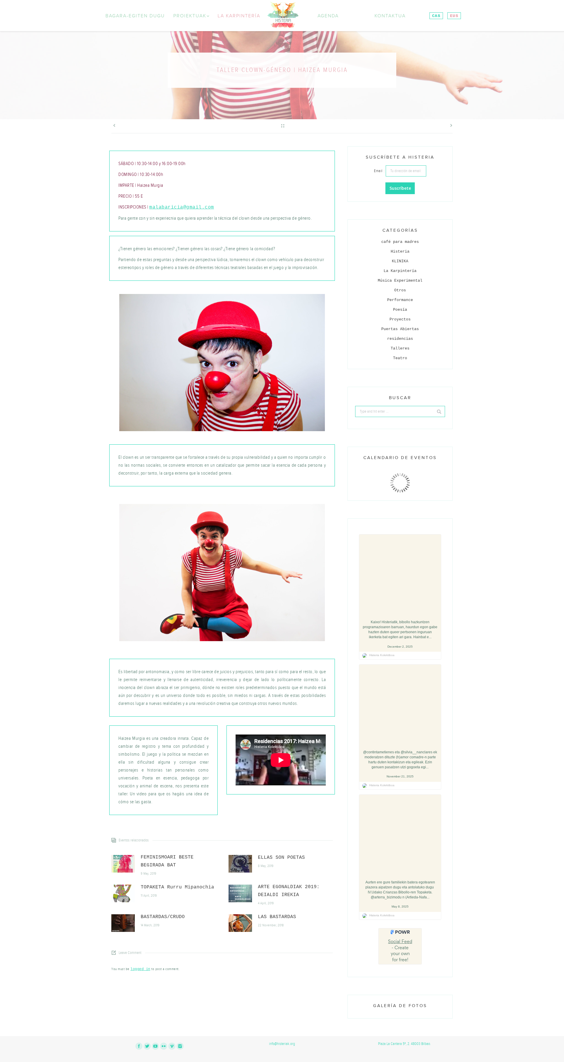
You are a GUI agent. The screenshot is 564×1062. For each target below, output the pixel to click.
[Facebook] (138, 1046)
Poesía (400, 309)
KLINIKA (400, 261)
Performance (400, 300)
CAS (436, 16)
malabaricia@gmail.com (181, 207)
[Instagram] (180, 1046)
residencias (400, 339)
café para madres (400, 242)
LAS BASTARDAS (277, 917)
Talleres (400, 348)
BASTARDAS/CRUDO (163, 917)
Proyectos (400, 319)
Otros (400, 290)
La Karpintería (400, 271)
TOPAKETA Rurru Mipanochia (177, 887)
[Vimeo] (171, 1046)
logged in (140, 969)
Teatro (400, 358)
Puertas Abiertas (400, 329)
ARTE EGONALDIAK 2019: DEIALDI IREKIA (289, 891)
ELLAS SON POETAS (281, 857)
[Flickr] (163, 1046)
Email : (380, 171)
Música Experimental (400, 280)
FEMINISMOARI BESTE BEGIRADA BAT (167, 861)
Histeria (400, 251)
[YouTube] (155, 1046)
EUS (454, 16)
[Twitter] (147, 1046)
